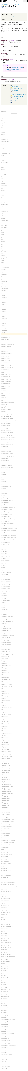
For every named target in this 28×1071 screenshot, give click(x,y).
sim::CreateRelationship (5, 898)
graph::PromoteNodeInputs (6, 753)
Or (1, 248)
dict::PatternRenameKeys (6, 486)
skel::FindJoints (4, 931)
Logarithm (3, 223)
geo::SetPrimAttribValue (5, 637)
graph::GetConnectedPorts (6, 712)
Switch (2, 272)
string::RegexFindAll (5, 993)
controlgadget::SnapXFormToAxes (7, 470)
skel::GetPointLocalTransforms (7, 944)
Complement (3, 150)
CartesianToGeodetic (5, 141)
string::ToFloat (4, 1008)
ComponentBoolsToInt (5, 151)
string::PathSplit (4, 987)
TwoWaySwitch (4, 281)
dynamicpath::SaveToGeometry (7, 541)
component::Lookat (5, 442)
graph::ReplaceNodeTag (5, 765)
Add (2, 120)
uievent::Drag (3, 1061)
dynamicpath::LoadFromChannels (7, 523)
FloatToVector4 (4, 187)
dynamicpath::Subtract (5, 542)
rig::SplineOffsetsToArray (6, 891)
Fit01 (2, 178)
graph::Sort (3, 775)
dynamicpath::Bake (5, 502)
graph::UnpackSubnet (5, 779)
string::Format (4, 975)
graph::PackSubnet (4, 742)
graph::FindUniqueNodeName (6, 707)
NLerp (2, 236)
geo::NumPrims (4, 612)
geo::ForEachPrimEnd (5, 591)
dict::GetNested (4, 481)
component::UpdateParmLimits (7, 467)
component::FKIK (4, 428)
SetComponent (4, 264)
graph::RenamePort (5, 763)
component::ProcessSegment (6, 448)
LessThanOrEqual (4, 220)
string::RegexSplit (4, 998)
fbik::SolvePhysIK (4, 563)
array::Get (3, 307)
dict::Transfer (3, 495)
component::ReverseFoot (6, 451)
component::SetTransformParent (7, 456)
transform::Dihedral (5, 1024)
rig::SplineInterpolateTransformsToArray (9, 886)
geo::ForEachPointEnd (5, 588)
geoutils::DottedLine (5, 656)
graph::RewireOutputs (5, 767)
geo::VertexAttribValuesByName (7, 653)
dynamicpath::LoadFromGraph (7, 526)
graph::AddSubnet (4, 668)
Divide (2, 165)
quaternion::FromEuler (5, 828)
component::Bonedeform (6, 423)
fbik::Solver (3, 565)
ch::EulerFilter (3, 395)
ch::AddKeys (15, 86)
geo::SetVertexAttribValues (6, 644)
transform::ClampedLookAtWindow (8, 1021)
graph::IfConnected (4, 726)
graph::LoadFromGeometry (6, 733)
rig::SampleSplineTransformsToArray (8, 882)
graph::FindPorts (4, 705)
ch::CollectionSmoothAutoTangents (13, 69)
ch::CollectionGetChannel (6, 365)
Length (2, 215)
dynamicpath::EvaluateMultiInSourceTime (9, 511)
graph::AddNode (4, 663)
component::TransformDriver (6, 462)
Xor (1, 293)
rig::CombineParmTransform (6, 854)
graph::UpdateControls (5, 781)
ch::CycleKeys (15, 90)
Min (1, 230)
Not (1, 243)
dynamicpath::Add (4, 498)
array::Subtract (4, 330)
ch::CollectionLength (5, 369)
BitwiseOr (3, 136)
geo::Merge (3, 607)
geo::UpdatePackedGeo (5, 649)
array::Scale (3, 323)
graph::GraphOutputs (5, 721)
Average (2, 130)
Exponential (3, 174)
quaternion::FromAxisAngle (6, 826)
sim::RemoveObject (4, 910)
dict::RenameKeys (4, 490)
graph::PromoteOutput (5, 758)
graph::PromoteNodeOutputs (6, 756)
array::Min (3, 316)
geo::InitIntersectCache (5, 600)
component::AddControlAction (7, 416)
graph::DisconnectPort (5, 679)
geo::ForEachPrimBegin (5, 590)
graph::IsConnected (4, 730)
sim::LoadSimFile (4, 908)
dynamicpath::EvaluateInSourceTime (8, 507)
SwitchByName (4, 274)
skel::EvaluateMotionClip (5, 924)
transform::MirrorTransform (6, 1029)
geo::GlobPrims (4, 597)
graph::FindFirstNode (5, 688)
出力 (14, 16)
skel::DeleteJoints (4, 923)
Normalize (3, 241)
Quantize (3, 255)
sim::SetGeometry (4, 914)
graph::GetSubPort (4, 716)
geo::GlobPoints (4, 595)
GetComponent (4, 201)
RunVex (2, 262)
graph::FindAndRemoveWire (6, 686)
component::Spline (4, 458)
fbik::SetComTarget (4, 548)
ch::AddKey (3, 334)
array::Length (3, 311)
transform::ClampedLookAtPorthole (8, 1019)
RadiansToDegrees (4, 257)
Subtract (2, 271)
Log (1, 222)
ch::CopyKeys (3, 388)
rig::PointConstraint (5, 873)
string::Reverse (4, 1001)
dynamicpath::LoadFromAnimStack (8, 519)
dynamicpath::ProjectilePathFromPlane (8, 535)
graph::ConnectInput (5, 672)
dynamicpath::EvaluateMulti (6, 509)
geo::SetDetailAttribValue (6, 630)
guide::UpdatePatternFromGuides (7, 819)
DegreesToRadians (4, 162)
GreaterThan (3, 202)
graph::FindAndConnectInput (6, 684)
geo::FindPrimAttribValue (6, 583)
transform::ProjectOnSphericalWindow (8, 1045)
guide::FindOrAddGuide (5, 812)
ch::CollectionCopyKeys (5, 358)
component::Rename (5, 449)
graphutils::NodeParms (5, 798)
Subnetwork (3, 269)
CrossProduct (3, 160)
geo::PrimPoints (4, 623)
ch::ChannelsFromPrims (5, 355)
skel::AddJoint (3, 917)
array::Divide (3, 302)
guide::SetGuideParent (5, 816)
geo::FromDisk (4, 593)
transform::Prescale (5, 1038)
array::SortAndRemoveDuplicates (7, 328)
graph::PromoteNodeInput (6, 751)
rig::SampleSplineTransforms (6, 880)
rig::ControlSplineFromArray (6, 859)
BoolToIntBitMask (4, 139)
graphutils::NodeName (5, 795)
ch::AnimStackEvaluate (5, 341)
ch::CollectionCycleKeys (5, 360)
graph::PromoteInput (5, 749)
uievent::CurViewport (5, 1057)
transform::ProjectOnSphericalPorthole (8, 1043)
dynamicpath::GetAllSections (6, 512)
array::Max (3, 314)
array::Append (4, 297)
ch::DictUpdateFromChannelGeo (7, 393)
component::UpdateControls (6, 465)
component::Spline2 (5, 460)
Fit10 (2, 179)
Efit (1, 171)
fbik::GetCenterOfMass (5, 546)
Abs (1, 116)
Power (2, 253)
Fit (1, 176)
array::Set (3, 325)
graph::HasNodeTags (5, 725)
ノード (10, 4)
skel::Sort (3, 963)
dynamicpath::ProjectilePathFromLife (8, 533)
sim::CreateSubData (5, 900)
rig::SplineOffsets (4, 889)
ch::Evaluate (3, 397)
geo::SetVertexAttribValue (6, 642)
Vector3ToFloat (4, 286)
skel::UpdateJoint (4, 966)
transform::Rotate (4, 1047)
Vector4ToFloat (4, 290)
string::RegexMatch (4, 994)
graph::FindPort (4, 703)
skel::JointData (4, 949)
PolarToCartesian (4, 251)
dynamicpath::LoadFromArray (7, 521)
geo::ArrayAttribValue (5, 570)
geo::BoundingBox (4, 574)
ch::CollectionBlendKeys (5, 356)
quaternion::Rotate (4, 838)
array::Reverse (4, 321)
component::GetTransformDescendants (8, 437)
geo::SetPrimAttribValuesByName (7, 640)
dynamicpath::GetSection (6, 516)
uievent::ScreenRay (4, 1068)
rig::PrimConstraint (4, 877)
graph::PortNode (4, 747)
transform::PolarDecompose (6, 1035)
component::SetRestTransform (7, 453)
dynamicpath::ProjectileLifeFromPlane (8, 530)
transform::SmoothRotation (6, 1054)
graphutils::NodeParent (5, 796)
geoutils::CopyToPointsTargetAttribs (8, 654)
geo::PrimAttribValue (5, 619)
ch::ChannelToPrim (4, 351)
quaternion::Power (4, 837)
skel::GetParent (4, 940)
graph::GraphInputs (5, 719)
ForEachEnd (3, 194)
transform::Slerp (4, 1052)
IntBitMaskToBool (4, 211)
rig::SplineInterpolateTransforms (7, 884)
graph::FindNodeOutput (5, 695)
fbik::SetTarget (4, 551)
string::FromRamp (4, 979)
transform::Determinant (5, 1022)
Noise (2, 239)
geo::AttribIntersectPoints (6, 572)
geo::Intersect (3, 602)
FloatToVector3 (4, 185)
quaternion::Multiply (5, 835)
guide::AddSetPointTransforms (7, 809)
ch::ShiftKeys (15, 103)
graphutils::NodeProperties (6, 802)
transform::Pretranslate (5, 1040)
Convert (2, 155)
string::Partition (4, 986)
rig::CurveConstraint (5, 861)
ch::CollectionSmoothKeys (6, 386)
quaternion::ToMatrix (5, 847)
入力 (14, 14)
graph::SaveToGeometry (5, 768)
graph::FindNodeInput (5, 693)
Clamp (2, 148)
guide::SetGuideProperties (6, 817)
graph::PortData (4, 746)
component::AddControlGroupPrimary (8, 420)
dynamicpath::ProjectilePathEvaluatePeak (9, 532)
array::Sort (3, 327)
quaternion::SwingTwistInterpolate (7, 842)
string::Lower (3, 984)
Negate (2, 237)
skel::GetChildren (4, 937)
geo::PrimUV (3, 625)
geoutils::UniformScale (5, 660)
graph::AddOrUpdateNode (6, 667)
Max (2, 229)
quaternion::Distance (5, 823)
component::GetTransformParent (7, 439)
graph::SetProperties (5, 772)
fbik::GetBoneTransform (5, 544)
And (2, 123)
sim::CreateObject (4, 896)
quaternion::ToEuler (5, 845)
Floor (2, 188)
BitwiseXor (3, 137)
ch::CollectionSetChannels (6, 381)
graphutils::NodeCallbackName (7, 793)
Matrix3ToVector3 (4, 225)
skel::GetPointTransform (5, 945)
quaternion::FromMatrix (5, 830)
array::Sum (3, 332)
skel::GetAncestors (4, 935)
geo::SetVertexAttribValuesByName (8, 646)
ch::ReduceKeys (15, 98)
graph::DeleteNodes (5, 677)
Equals (2, 172)
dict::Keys (3, 484)
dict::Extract (3, 477)
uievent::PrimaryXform (5, 1066)
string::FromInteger (4, 977)
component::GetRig (4, 434)
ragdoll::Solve (3, 849)
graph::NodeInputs (4, 739)
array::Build (3, 299)
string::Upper (3, 1014)
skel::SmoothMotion (5, 958)
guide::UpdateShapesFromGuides (7, 821)
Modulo (2, 232)
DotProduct (3, 167)
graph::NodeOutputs (5, 740)
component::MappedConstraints (7, 444)
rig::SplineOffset (4, 888)
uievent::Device (4, 1059)
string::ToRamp (4, 1012)
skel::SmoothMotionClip (5, 961)
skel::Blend (3, 919)
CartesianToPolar (4, 143)
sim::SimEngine (4, 916)
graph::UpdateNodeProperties (7, 786)
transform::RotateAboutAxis (6, 1049)
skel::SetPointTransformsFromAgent (8, 956)
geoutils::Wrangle (4, 661)
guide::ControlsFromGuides (6, 810)
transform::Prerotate (5, 1036)
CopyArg (2, 157)
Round (2, 260)
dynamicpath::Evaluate (5, 505)
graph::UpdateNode (5, 782)
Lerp (2, 216)
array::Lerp (3, 313)
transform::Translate (5, 1056)
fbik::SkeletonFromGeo (5, 558)
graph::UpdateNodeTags (5, 788)
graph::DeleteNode (4, 675)
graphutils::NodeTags (5, 803)
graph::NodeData (4, 737)
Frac (2, 197)
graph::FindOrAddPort (5, 702)
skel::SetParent (4, 951)
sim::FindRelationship (5, 905)
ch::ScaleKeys (15, 100)
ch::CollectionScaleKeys (5, 376)
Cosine (2, 158)
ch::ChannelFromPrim (17, 88)
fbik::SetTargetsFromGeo (6, 556)
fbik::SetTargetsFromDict (6, 554)
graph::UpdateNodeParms (6, 784)
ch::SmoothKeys (4, 411)
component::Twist (4, 463)
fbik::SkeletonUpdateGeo (5, 560)
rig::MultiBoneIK (4, 868)
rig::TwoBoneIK (4, 893)
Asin (2, 125)
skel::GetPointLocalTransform (6, 942)
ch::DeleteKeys (4, 392)
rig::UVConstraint (4, 894)
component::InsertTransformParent (8, 441)
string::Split (3, 1003)
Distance (2, 164)
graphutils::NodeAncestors (6, 791)
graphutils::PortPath (5, 807)
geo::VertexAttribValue (5, 651)
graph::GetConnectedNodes (6, 709)
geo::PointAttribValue (5, 614)
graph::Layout (3, 732)
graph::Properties (4, 761)
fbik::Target (3, 567)
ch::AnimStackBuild (5, 339)
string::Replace (4, 1000)
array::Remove (4, 320)
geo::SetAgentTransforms (6, 628)
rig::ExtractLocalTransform (6, 863)
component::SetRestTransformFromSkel (9, 455)
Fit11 (2, 181)
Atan (2, 127)
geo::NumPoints (4, 611)
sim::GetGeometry (4, 907)
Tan (1, 276)
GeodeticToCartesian (5, 199)
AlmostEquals (3, 122)
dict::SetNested (4, 493)
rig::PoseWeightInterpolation (6, 875)
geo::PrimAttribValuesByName (7, 621)
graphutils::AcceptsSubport (6, 789)
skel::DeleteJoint (4, 921)
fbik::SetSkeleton (4, 549)
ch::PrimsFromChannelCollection (7, 402)
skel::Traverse (3, 965)
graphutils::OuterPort (5, 805)
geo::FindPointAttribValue (6, 581)
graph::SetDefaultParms (5, 770)
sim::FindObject (4, 903)
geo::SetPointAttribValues (6, 633)
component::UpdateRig (5, 469)
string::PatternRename (5, 989)
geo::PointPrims (4, 618)
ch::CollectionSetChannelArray (7, 379)
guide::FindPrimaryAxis (5, 814)
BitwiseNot (3, 134)
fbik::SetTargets (4, 553)
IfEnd (2, 208)
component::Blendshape (5, 421)
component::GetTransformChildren (8, 435)
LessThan (3, 218)
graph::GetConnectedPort (6, 710)
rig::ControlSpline (4, 858)
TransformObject (4, 278)
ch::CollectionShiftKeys (5, 383)
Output (2, 250)
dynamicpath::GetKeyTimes (6, 514)
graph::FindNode (4, 691)
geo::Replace (3, 626)
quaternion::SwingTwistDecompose (8, 840)
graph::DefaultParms (5, 674)
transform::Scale (4, 1050)
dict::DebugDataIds (4, 476)
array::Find (3, 306)
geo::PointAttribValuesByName (7, 616)
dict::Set (2, 491)
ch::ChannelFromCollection (6, 346)
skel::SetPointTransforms (6, 954)
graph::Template (4, 777)
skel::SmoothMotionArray (6, 959)
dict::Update (3, 497)
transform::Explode (4, 1026)
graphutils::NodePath (5, 800)
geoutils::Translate (4, 658)
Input (2, 209)
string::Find (3, 972)
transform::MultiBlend (5, 1031)
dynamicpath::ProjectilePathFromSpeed (8, 537)
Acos (2, 118)
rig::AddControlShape (5, 852)
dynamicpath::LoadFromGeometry (7, 525)
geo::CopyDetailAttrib (5, 576)
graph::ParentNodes (5, 744)
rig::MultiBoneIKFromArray (6, 870)
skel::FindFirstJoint (4, 928)
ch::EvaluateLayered (5, 399)
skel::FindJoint (3, 930)
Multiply (2, 234)
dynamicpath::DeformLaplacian (7, 504)
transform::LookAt (4, 1028)
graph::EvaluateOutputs (5, 682)
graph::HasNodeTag (5, 723)
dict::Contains (3, 474)
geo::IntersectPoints (5, 604)
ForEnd (2, 195)
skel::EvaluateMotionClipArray (6, 926)
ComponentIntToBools (5, 153)
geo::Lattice (3, 605)
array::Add (3, 295)
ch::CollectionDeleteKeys (5, 362)
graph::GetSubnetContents (6, 717)
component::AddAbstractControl (7, 413)
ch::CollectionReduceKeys (6, 374)
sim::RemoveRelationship (6, 912)
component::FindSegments (6, 430)
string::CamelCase (4, 968)
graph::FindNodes (4, 698)
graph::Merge (3, 735)
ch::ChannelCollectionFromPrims (7, 344)
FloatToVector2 (4, 183)
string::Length (3, 982)
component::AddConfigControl (7, 414)
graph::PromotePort (5, 760)
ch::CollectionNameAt (5, 370)
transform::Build (4, 1017)
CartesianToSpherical (5, 144)
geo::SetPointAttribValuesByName (7, 635)
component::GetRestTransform (7, 432)
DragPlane (3, 169)
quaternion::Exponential (5, 824)
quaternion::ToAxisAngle (5, 844)
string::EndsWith (4, 970)
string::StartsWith (4, 1005)
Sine (2, 265)
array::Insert (3, 309)
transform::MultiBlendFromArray (7, 1033)
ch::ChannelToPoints (5, 350)
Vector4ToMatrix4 (4, 292)
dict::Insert (3, 483)
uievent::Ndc (3, 1064)
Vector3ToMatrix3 (4, 288)
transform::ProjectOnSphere (6, 1042)
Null (2, 244)
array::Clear (3, 300)
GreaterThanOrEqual (5, 204)
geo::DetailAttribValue (5, 577)
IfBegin (2, 206)
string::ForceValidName (5, 973)
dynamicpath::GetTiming (6, 518)
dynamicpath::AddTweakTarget (7, 500)
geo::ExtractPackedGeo (5, 579)
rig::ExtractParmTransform (6, 865)
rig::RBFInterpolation (5, 879)
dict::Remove (3, 488)
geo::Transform (4, 647)
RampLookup (3, 258)
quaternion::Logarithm (5, 833)
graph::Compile (4, 670)
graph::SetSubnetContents (6, 774)
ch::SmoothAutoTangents (17, 67)
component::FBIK (4, 427)
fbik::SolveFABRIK (4, 562)
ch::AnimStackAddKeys (5, 337)
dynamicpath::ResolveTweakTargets (8, 539)
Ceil (1, 146)
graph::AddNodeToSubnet (6, 665)
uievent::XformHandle (5, 1070)
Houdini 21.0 (4, 4)
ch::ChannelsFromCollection (6, 353)
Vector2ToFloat (4, 285)
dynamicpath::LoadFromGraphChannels (9, 528)
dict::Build (3, 472)
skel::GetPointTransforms (6, 947)
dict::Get (2, 479)
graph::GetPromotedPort (6, 714)
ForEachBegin (3, 192)
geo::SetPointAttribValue (5, 632)
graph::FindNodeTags (5, 696)
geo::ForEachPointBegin (5, 586)
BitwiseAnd (3, 132)
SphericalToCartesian (5, 267)
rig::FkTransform (4, 866)
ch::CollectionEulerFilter (5, 363)
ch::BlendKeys (3, 342)
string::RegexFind (4, 991)
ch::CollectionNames (5, 372)
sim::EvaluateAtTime (5, 901)
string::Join (3, 980)
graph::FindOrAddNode (5, 700)
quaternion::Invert (4, 831)
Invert (2, 213)
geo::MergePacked (4, 609)
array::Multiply (4, 318)
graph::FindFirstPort (5, 689)
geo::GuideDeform (4, 598)
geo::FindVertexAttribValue (6, 584)
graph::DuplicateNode (5, 681)
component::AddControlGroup (7, 418)
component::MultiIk (4, 446)
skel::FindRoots (4, 933)
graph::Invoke (3, 728)
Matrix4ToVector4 (4, 227)
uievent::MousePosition (5, 1063)
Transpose (3, 279)
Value (2, 283)
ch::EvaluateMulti (4, 400)
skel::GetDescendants (5, 938)
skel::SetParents (4, 952)
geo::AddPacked (4, 569)
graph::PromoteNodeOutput (6, 754)
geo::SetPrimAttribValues (6, 639)
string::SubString (4, 1007)
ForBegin (3, 190)
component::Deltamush (5, 425)
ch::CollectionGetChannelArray (7, 367)
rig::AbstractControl (5, 851)
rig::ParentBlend (4, 872)
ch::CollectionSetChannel (6, 378)
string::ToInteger (4, 1010)
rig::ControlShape (4, 856)
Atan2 (2, 129)
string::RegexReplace (5, 996)
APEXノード (16, 4)
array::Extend (3, 304)
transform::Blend (4, 1015)
